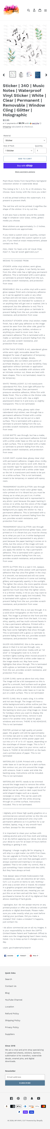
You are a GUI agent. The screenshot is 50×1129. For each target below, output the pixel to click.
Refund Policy (12, 1013)
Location (9, 1006)
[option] (13, 74)
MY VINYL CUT (20, 1120)
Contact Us (10, 986)
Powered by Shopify (34, 1120)
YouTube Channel (13, 1000)
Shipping (7, 127)
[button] (25, 123)
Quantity (39, 146)
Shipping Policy (12, 1020)
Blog (7, 993)
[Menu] (45, 10)
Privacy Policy (12, 1027)
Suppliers (9, 1034)
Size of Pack (8, 146)
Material (7, 136)
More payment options (25, 172)
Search (8, 979)
